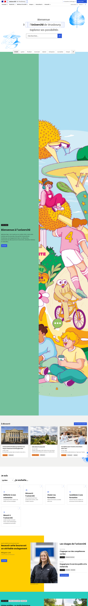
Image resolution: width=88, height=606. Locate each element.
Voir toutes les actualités (80, 423)
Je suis (80, 4)
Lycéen (22, 52)
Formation (4, 4)
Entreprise (52, 52)
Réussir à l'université (8, 516)
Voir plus (4, 245)
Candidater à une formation (76, 496)
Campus (31, 4)
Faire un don (80, 1)
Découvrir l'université (30, 494)
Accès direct (73, 4)
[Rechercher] (85, 4)
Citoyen (68, 52)
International (39, 4)
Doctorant (37, 52)
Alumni (44, 52)
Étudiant (29, 52)
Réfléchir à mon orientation (9, 496)
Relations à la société (22, 4)
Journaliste (60, 52)
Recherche (11, 4)
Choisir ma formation (51, 496)
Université (47, 4)
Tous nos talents (64, 575)
